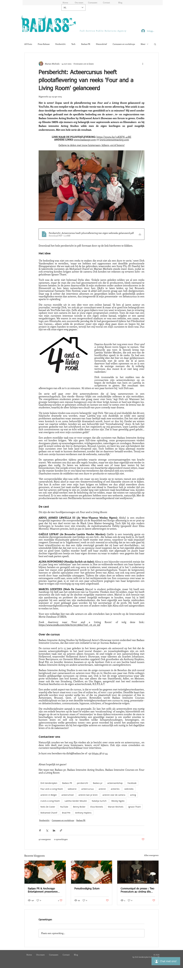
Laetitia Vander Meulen (76, 801)
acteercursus (87, 789)
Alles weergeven (151, 855)
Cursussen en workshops (124, 44)
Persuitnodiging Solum (87, 888)
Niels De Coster (47, 806)
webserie (72, 789)
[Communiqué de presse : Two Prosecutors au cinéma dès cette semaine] (138, 872)
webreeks (129, 789)
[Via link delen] (61, 830)
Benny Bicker (79, 806)
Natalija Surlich (99, 801)
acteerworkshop (115, 783)
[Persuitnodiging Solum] (91, 872)
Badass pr (98, 783)
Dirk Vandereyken (48, 783)
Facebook (132, 783)
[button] (155, 44)
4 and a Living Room (50, 801)
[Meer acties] (142, 63)
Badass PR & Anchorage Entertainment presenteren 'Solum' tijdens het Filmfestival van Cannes (45, 890)
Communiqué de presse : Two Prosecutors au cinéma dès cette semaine (137, 890)
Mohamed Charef (48, 812)
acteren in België (48, 795)
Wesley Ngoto (117, 801)
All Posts (28, 44)
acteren (102, 789)
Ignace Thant (134, 806)
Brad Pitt (66, 812)
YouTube (64, 806)
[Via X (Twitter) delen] (47, 830)
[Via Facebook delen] (40, 830)
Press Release (44, 44)
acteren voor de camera (114, 795)
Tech (73, 44)
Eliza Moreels (96, 806)
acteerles (115, 789)
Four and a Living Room (51, 789)
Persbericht (60, 44)
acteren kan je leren (88, 795)
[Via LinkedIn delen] (54, 830)
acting (133, 795)
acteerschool (67, 795)
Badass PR (85, 44)
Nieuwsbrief (101, 44)
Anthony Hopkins (83, 812)
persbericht (82, 783)
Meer (143, 44)
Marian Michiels (115, 806)
